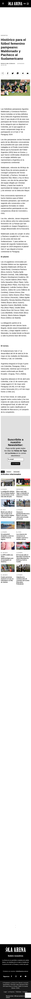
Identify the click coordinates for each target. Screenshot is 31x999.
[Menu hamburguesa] (3, 3)
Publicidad (18, 991)
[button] (8, 73)
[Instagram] (16, 977)
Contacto (24, 991)
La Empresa (11, 991)
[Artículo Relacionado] (8, 482)
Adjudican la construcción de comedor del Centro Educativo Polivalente (22, 580)
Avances (9, 471)
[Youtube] (25, 977)
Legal (5, 991)
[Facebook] (11, 977)
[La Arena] (15, 4)
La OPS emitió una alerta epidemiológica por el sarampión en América (7, 558)
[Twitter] (20, 977)
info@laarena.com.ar (22, 971)
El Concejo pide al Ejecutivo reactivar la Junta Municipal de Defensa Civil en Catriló (23, 558)
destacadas (16, 471)
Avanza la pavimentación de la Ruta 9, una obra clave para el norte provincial (22, 515)
